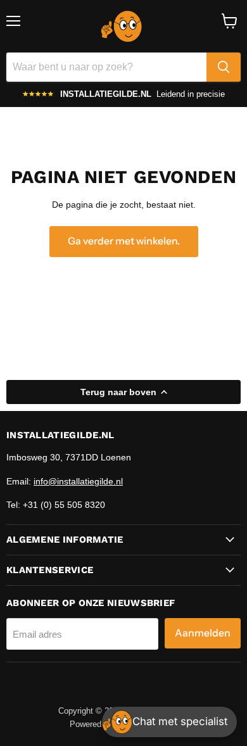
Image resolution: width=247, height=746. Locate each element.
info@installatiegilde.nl (78, 481)
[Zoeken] (223, 67)
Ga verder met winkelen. (124, 241)
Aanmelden (203, 633)
